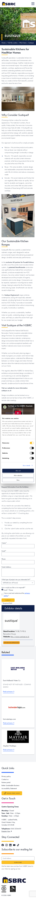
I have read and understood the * (17, 594)
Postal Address (6, 567)
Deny (18, 480)
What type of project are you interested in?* (16, 579)
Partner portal (6, 782)
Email (5, 590)
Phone (4, 559)
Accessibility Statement (9, 788)
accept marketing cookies (13, 413)
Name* (4, 543)
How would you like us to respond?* (13, 587)
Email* (4, 551)
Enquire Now (6, 831)
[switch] (32, 448)
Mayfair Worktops (9, 746)
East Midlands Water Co (11, 680)
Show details (26, 465)
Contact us (5, 779)
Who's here (22, 43)
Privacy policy (6, 776)
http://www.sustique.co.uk (20, 636)
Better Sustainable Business (10, 785)
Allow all (18, 471)
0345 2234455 (16, 829)
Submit (8, 600)
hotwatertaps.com (9, 719)
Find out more (8, 691)
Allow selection (18, 475)
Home (4, 43)
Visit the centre (12, 43)
